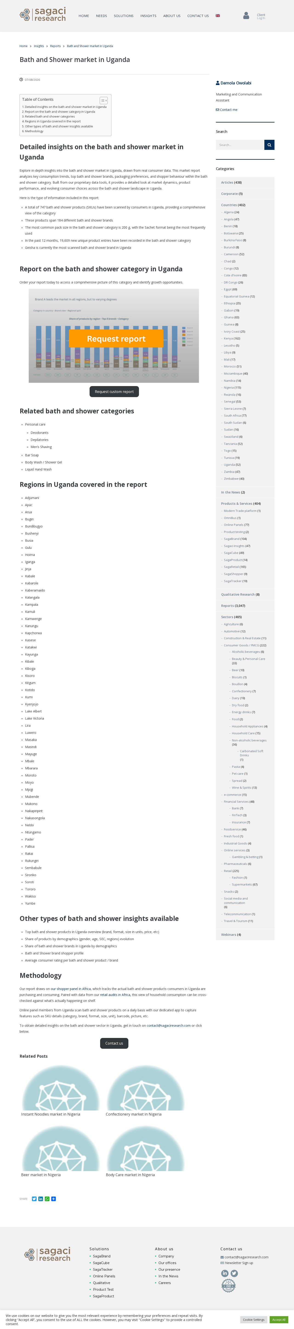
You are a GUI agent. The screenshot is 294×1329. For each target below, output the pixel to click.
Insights (148, 15)
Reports (227, 605)
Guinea (229, 324)
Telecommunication (237, 914)
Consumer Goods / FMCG (241, 645)
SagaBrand (232, 539)
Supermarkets (242, 884)
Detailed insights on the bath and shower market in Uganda (66, 107)
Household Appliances (247, 726)
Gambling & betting (245, 857)
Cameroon (231, 254)
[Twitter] (234, 1273)
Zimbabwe (231, 479)
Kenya (228, 338)
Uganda (229, 465)
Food (235, 719)
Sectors (227, 617)
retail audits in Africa (115, 995)
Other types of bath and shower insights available (59, 126)
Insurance (239, 822)
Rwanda (229, 395)
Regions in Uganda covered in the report (53, 121)
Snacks (229, 891)
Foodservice (232, 829)
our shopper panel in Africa (71, 989)
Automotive (232, 631)
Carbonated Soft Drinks (251, 753)
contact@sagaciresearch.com (169, 1025)
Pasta (236, 767)
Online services (235, 850)
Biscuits (237, 677)
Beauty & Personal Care (248, 659)
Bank (235, 808)
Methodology (34, 131)
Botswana (231, 233)
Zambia (229, 472)
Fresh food (231, 836)
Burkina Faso (233, 240)
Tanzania (230, 444)
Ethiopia (229, 303)
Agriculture (231, 624)
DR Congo (230, 282)
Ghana (229, 317)
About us (172, 15)
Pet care (237, 773)
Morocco (230, 366)
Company (166, 1256)
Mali (227, 359)
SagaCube (231, 553)
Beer (235, 670)
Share (24, 1198)
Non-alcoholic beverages (249, 740)
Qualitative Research (238, 594)
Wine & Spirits (241, 787)
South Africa (232, 415)
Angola (229, 219)
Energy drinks (241, 712)
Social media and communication (236, 900)
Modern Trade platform (240, 511)
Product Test (103, 1289)
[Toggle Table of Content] (101, 100)
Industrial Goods (235, 843)
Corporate (229, 193)
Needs (101, 15)
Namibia (229, 381)
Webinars (228, 934)
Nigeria (229, 387)
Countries (229, 205)
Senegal (229, 401)
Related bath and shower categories (50, 116)
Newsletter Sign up (239, 1263)
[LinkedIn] (225, 1273)
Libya (227, 352)
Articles (227, 182)
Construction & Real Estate (242, 638)
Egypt (228, 289)
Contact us (198, 15)
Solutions (123, 15)
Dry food (238, 705)
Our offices (167, 1263)
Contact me (228, 109)
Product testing (234, 532)
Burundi (229, 247)
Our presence (169, 1269)
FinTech (237, 815)
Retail (228, 871)
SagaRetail (231, 567)
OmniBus (230, 518)
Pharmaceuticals (235, 864)
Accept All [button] (279, 1320)
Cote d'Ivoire (232, 275)
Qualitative (101, 1283)
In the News (230, 492)
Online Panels (233, 525)
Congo (228, 268)
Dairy (235, 698)
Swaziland (231, 437)
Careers (164, 1283)
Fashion (237, 877)
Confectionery (242, 691)
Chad (227, 261)
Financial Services (236, 801)
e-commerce (232, 795)
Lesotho (229, 345)
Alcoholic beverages (246, 652)
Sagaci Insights (234, 546)
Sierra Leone (233, 409)
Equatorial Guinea (236, 296)
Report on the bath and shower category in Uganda (60, 112)
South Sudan (233, 423)
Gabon (229, 310)
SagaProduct (233, 560)
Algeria (229, 212)
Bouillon (237, 684)
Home (84, 15)
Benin (228, 226)
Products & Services (236, 503)
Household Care (243, 733)
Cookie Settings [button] (254, 1320)
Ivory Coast (232, 331)
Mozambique (233, 373)
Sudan (228, 429)
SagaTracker (233, 581)
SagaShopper (233, 574)
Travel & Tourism (235, 921)
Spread (237, 781)
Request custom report (114, 391)
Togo (227, 451)
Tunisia (229, 458)
